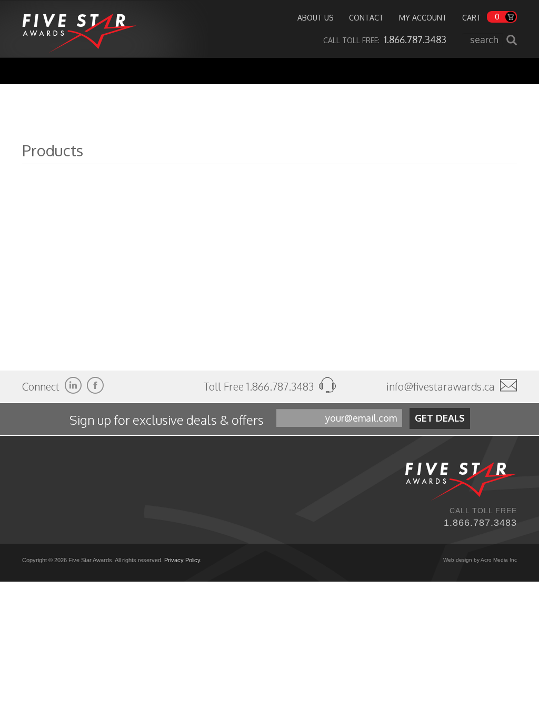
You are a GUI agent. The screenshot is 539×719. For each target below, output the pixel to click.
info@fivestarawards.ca (440, 386)
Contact (366, 17)
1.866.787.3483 (480, 522)
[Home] (79, 29)
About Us (315, 17)
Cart (471, 17)
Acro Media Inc (499, 560)
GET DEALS (440, 418)
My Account (423, 17)
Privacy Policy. (183, 560)
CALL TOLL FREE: (384, 40)
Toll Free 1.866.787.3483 (259, 386)
